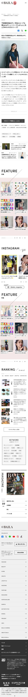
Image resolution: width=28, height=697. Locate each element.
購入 (8, 509)
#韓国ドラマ (18, 453)
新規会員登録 (20, 552)
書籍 (2, 649)
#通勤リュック (20, 447)
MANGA (3, 604)
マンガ (3, 642)
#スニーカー (6, 447)
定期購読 (9, 505)
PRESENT (3, 618)
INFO (2, 623)
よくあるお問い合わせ (15, 674)
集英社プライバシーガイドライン (8, 676)
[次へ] (26, 282)
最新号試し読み (10, 501)
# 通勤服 (19, 136)
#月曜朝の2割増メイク (15, 461)
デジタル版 (9, 513)
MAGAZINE (4, 595)
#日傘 (20, 450)
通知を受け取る (21, 544)
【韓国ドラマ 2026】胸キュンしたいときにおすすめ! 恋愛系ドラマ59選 (20, 411)
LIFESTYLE (4, 581)
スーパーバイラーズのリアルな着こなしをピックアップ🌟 (9, 277)
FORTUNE (3, 590)
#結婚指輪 (17, 445)
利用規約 (18, 676)
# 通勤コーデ (4, 136)
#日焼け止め (18, 458)
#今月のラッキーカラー (9, 458)
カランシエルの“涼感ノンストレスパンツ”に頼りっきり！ (21, 212)
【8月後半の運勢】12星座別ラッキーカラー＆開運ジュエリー (21, 195)
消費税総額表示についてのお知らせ (8, 678)
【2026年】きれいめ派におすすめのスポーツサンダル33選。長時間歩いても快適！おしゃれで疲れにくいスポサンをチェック (20, 392)
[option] (14, 207)
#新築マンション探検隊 (9, 453)
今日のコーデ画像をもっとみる (12, 121)
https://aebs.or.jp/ (11, 668)
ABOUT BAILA (5, 632)
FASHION (3, 562)
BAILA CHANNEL (5, 628)
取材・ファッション (5, 646)
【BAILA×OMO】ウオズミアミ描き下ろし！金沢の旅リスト (7, 195)
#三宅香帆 (14, 455)
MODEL (3, 613)
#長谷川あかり (7, 455)
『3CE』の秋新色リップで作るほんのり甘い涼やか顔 (21, 228)
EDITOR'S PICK (5, 609)
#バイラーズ (6, 450)
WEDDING (4, 585)
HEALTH (3, 576)
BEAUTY (3, 566)
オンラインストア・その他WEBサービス (10, 652)
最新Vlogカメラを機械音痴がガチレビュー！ (7, 228)
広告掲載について (5, 674)
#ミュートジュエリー (8, 445)
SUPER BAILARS (5, 599)
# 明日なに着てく (16, 133)
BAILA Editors (5, 637)
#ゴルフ (20, 455)
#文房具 (13, 447)
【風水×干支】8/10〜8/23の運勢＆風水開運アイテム (7, 211)
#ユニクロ (6, 461)
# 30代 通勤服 (12, 136)
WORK (3, 571)
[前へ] (21, 282)
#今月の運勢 (14, 450)
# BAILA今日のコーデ (6, 133)
